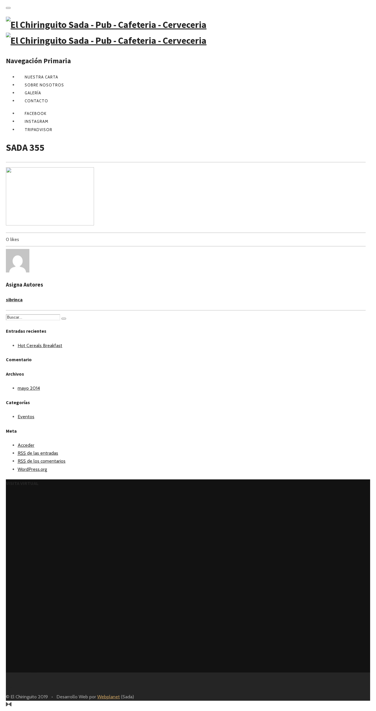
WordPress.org (32, 469)
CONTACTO (36, 100)
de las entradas (38, 453)
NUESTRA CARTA (41, 77)
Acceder (26, 445)
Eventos (26, 416)
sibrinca (14, 299)
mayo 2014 (29, 388)
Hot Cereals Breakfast (40, 345)
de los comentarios (42, 461)
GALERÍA (33, 93)
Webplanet (108, 697)
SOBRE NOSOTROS (44, 85)
